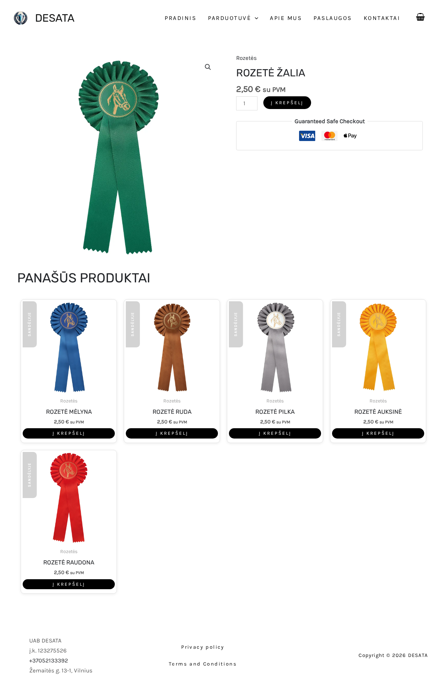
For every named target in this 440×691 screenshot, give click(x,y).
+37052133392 (48, 660)
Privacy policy (202, 647)
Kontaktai (382, 17)
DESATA (55, 18)
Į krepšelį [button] (69, 433)
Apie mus (286, 17)
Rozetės (246, 57)
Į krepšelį (287, 102)
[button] (254, 18)
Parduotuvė (229, 17)
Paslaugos (333, 17)
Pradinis (180, 17)
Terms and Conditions (203, 664)
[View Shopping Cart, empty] (420, 15)
